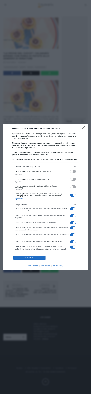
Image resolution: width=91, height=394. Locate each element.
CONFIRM (29, 258)
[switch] (73, 171)
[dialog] (45, 197)
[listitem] (45, 166)
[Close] (84, 128)
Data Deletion (33, 266)
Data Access (45, 266)
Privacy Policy (58, 266)
